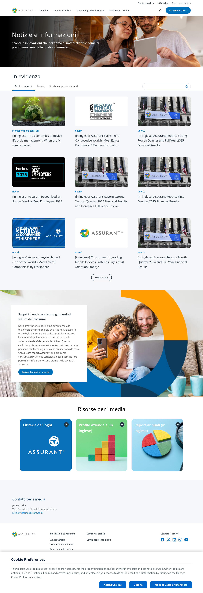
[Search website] (160, 10)
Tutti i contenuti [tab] (24, 86)
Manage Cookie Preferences (171, 584)
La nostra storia (61, 10)
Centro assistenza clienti (98, 539)
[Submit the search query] (186, 86)
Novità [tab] (41, 86)
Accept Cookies (113, 584)
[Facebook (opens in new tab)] (162, 539)
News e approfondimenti (89, 10)
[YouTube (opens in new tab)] (186, 539)
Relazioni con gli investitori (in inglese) (153, 3)
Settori (42, 10)
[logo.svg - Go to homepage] (23, 10)
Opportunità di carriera (181, 3)
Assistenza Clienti (118, 10)
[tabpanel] (101, 190)
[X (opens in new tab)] (168, 539)
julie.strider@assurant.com (27, 512)
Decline (138, 584)
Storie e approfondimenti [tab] (63, 86)
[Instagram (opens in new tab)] (180, 539)
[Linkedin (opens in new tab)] (174, 539)
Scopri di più (101, 277)
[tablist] (101, 79)
